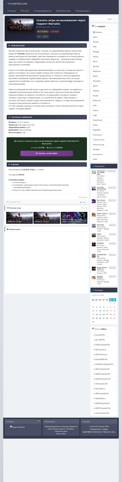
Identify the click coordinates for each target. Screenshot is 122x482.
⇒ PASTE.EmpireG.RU (102, 408)
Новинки (12, 11)
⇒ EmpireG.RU (99, 335)
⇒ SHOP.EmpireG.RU (101, 403)
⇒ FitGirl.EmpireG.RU (101, 344)
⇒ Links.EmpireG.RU (101, 413)
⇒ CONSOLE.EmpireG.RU (103, 364)
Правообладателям (43, 11)
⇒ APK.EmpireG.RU (101, 393)
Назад (83, 202)
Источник (83, 197)
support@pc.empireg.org (92, 432)
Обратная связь (64, 11)
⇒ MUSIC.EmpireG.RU (102, 379)
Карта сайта (61, 433)
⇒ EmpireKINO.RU (100, 359)
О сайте (26, 11)
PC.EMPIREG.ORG (17, 3)
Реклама (70, 429)
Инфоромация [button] (83, 11)
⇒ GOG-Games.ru (100, 354)
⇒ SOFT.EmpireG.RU (101, 369)
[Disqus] (47, 262)
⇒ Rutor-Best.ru (99, 388)
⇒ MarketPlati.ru (99, 398)
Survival (57, 27)
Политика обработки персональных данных (62, 427)
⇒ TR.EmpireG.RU (100, 384)
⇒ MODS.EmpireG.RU (101, 374)
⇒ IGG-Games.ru (100, 349)
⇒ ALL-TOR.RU (99, 340)
